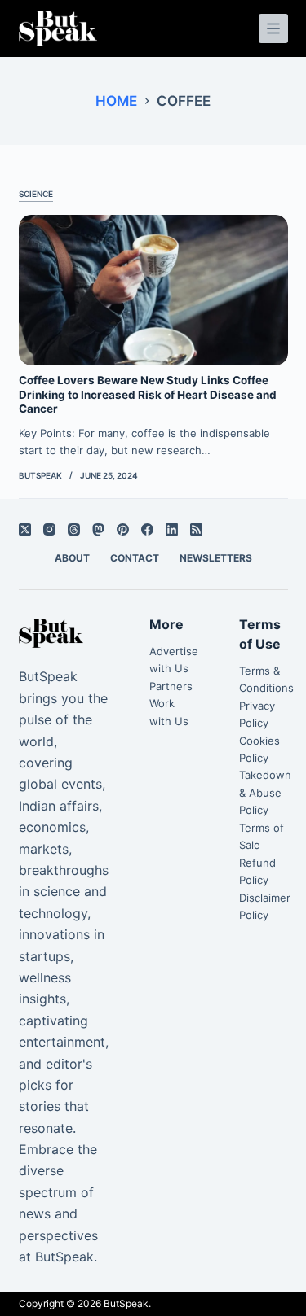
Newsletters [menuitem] (216, 558)
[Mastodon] (98, 529)
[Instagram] (49, 529)
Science (36, 194)
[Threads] (74, 529)
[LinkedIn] (172, 529)
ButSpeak (126, 1303)
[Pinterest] (123, 529)
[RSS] (196, 529)
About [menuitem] (72, 558)
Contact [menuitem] (134, 558)
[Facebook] (147, 529)
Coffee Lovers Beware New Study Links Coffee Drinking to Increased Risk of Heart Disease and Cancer (148, 394)
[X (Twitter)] (25, 529)
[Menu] (273, 28)
